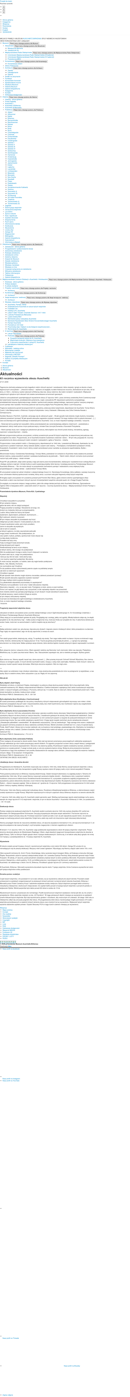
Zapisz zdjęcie (8, 1395)
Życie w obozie (10, 213)
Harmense (11, 155)
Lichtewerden (12, 171)
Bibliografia (9, 236)
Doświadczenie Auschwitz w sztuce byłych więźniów (27, 306)
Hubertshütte (12, 159)
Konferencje (9, 292)
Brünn (10, 126)
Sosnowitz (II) (12, 193)
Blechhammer (13, 122)
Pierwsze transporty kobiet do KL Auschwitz (26, 338)
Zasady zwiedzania (12, 261)
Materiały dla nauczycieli (14, 352)
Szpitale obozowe (11, 217)
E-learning (9, 331)
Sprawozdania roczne (13, 82)
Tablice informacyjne (12, 273)
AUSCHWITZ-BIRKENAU (32, 38)
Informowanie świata (12, 224)
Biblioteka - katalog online (14, 348)
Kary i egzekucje (11, 215)
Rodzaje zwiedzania (12, 253)
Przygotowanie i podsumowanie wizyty (19, 249)
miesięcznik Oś (13, 50)
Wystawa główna (11, 263)
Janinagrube (12, 161)
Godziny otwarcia (11, 257)
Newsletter (6, 916)
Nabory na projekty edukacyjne (16, 358)
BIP (4, 922)
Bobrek (10, 124)
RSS (4, 926)
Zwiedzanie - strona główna (15, 247)
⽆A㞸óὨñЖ (7, 32)
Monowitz (11, 175)
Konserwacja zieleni (15, 63)
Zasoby (10, 70)
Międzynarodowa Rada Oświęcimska (18, 52)
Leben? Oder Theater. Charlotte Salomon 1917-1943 (27, 312)
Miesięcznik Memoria (15, 48)
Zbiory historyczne (11, 66)
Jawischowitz (12, 163)
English (5, 30)
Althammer (11, 114)
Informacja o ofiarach (12, 242)
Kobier (10, 165)
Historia (6, 97)
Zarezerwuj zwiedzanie (13, 251)
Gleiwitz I (11, 142)
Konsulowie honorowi (13, 80)
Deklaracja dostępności (13, 95)
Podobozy (9, 109)
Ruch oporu (9, 222)
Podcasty (11, 335)
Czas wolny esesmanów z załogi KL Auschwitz (27, 342)
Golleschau (12, 151)
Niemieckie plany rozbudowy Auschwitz (22, 319)
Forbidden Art (12, 308)
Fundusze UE (7, 932)
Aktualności (9, 46)
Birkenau (11, 118)
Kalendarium (9, 240)
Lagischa (11, 167)
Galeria (10, 74)
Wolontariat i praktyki (12, 350)
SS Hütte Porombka (15, 197)
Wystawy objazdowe (12, 302)
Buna (9, 130)
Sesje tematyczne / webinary (15, 297)
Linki (4, 924)
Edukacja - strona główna (14, 282)
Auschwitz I (9, 103)
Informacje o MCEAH (12, 354)
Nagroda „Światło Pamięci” (15, 356)
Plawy (10, 181)
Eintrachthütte (13, 136)
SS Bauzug (12, 195)
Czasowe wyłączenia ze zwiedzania (18, 269)
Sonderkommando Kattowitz (18, 187)
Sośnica (11, 189)
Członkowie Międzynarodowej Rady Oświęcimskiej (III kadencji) (31, 55)
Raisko (10, 185)
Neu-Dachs (12, 177)
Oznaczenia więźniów (13, 209)
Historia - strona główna (13, 99)
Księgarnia (6, 22)
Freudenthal (12, 138)
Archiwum (9, 68)
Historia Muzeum (11, 86)
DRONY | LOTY (8, 936)
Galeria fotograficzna (12, 88)
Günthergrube (13, 153)
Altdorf (10, 112)
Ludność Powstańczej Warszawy (19, 314)
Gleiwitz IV (11, 149)
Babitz (10, 116)
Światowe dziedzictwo (11, 934)
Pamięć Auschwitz (14, 323)
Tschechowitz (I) (13, 201)
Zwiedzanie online (11, 255)
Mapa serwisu (8, 910)
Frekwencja (9, 275)
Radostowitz (12, 183)
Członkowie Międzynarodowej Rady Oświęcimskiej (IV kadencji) (31, 57)
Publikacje (9, 346)
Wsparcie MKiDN (9, 930)
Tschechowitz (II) (14, 203)
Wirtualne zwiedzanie (13, 271)
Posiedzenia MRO (14, 59)
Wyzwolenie (9, 228)
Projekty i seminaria (12, 288)
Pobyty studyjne (11, 284)
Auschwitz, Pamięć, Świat (17, 304)
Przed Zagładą (10, 101)
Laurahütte (11, 169)
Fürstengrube (12, 140)
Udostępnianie (13, 72)
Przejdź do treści (6, 1)
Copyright (6, 920)
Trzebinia (11, 199)
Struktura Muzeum (11, 84)
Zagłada (8, 205)
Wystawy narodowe (12, 265)
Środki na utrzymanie (12, 76)
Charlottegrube (13, 132)
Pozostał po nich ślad (15, 325)
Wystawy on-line (11, 267)
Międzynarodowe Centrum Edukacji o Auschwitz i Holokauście (25, 279)
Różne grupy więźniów (13, 207)
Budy (9, 128)
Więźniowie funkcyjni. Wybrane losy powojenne (27, 340)
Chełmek (11, 134)
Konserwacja (10, 61)
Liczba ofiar (9, 230)
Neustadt (11, 179)
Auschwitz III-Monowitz (13, 107)
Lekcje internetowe (14, 333)
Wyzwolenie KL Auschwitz (17, 329)
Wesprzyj (6, 24)
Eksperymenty (10, 220)
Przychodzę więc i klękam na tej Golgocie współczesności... (29, 327)
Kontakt (8, 93)
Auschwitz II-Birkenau (13, 105)
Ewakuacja (9, 226)
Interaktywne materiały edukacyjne (20, 344)
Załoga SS (9, 232)
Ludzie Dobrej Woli (14, 317)
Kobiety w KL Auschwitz (16, 310)
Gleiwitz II (11, 144)
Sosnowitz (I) (12, 191)
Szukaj (5, 28)
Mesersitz (11, 173)
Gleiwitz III (11, 146)
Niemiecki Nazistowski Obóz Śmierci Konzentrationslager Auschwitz (32, 321)
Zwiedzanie (7, 244)
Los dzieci (8, 211)
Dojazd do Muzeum (12, 259)
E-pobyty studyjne (11, 286)
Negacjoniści (10, 234)
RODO (5, 938)
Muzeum (6, 43)
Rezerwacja (7, 26)
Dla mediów (7, 914)
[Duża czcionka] (5, 15)
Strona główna (8, 20)
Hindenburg (12, 157)
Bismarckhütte (13, 120)
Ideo (9, 946)
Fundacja (8, 78)
